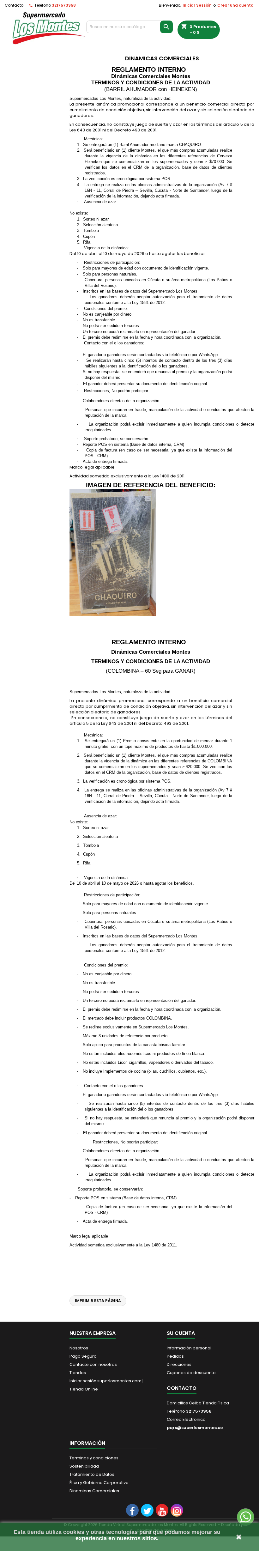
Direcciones (179, 1364)
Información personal (189, 1348)
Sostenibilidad (84, 1466)
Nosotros (78, 1348)
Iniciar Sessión (197, 5)
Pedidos (175, 1356)
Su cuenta (181, 1333)
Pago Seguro (83, 1356)
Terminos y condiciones (93, 1458)
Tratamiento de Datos (91, 1474)
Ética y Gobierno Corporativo (99, 1483)
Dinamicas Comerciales (94, 1491)
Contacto (14, 5)
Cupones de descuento (191, 1373)
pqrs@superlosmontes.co (195, 1428)
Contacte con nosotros (93, 1364)
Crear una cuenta (235, 5)
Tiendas (77, 1373)
